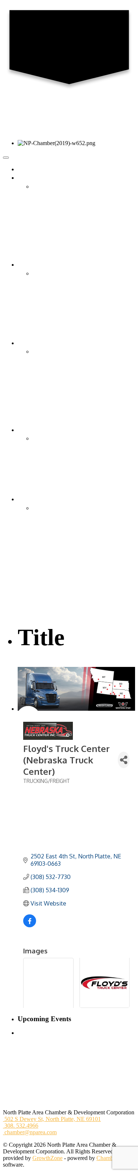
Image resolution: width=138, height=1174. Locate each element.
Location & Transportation (63, 508)
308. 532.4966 (20, 1125)
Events (25, 343)
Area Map (44, 447)
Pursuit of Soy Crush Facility (66, 595)
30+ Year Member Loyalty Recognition (78, 334)
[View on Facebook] (29, 925)
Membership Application (61, 291)
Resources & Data (53, 534)
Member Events (50, 360)
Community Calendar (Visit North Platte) (80, 369)
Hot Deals (44, 317)
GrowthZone (47, 1158)
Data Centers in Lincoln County (69, 586)
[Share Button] (124, 760)
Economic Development (46, 499)
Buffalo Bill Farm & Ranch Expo (71, 421)
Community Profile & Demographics (75, 517)
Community (46, 438)
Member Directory (53, 273)
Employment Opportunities (63, 230)
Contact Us (45, 204)
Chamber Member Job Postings (68, 456)
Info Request (47, 256)
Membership (46, 282)
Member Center (36, 264)
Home (25, 169)
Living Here (32, 430)
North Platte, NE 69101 (52, 1119)
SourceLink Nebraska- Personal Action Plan (83, 604)
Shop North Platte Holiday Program (74, 413)
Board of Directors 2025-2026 (67, 195)
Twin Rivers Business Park (63, 577)
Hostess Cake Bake (55, 378)
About (25, 178)
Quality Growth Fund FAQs (65, 551)
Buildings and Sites (54, 525)
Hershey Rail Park (53, 569)
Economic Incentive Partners (65, 560)
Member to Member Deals (62, 326)
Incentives (44, 542)
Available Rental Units (58, 473)
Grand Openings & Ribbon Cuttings (74, 299)
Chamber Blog (49, 213)
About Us (43, 186)
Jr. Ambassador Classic (59, 386)
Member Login (49, 308)
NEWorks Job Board (56, 482)
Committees (46, 221)
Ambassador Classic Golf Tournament (76, 395)
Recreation (44, 464)
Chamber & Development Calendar (73, 351)
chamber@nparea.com (30, 1132)
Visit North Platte (52, 491)
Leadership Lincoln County (64, 239)
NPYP (40, 247)
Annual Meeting (51, 404)
